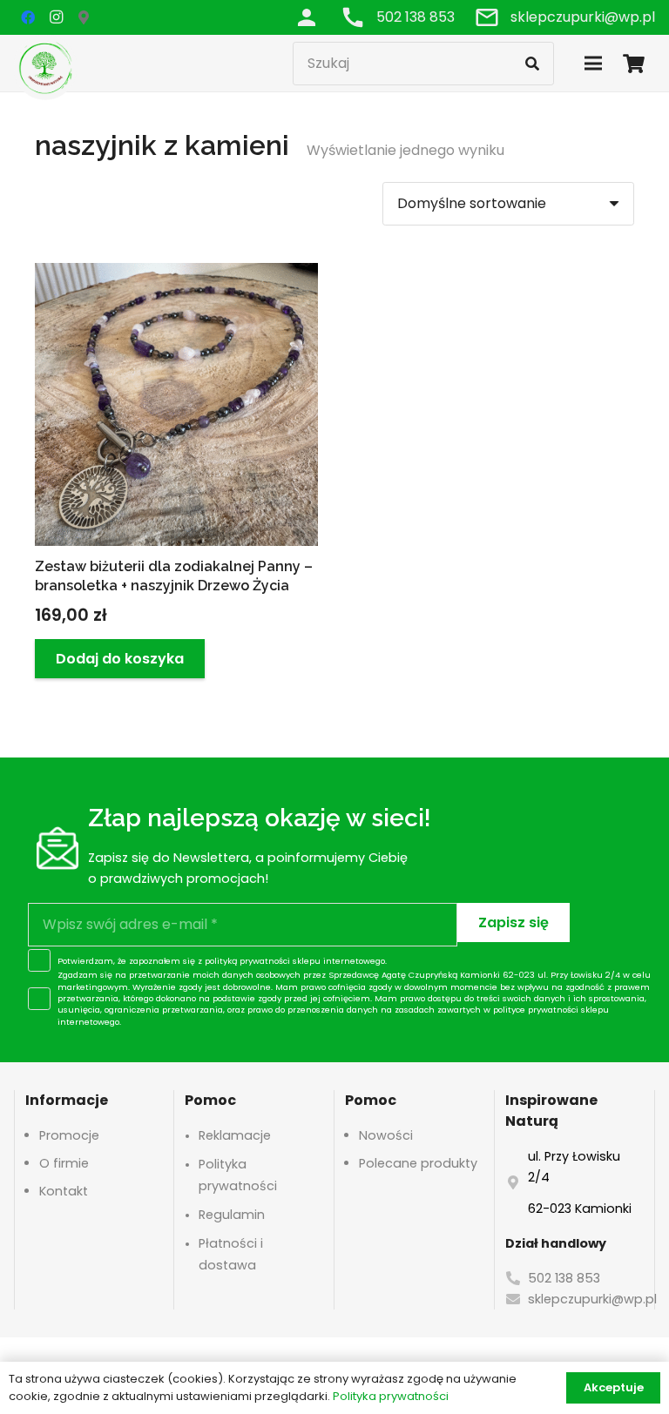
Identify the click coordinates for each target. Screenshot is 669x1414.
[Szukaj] (532, 63)
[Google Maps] (84, 17)
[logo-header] (45, 67)
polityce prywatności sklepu (551, 1009)
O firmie (64, 1163)
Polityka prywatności (391, 1396)
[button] (120, 658)
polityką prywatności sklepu (263, 960)
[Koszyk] (634, 63)
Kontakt (63, 1191)
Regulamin (232, 1214)
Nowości (386, 1135)
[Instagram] (56, 17)
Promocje (69, 1135)
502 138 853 (564, 1278)
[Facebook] (28, 17)
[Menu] (593, 63)
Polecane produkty (418, 1163)
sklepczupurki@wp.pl (592, 1299)
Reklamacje (235, 1135)
